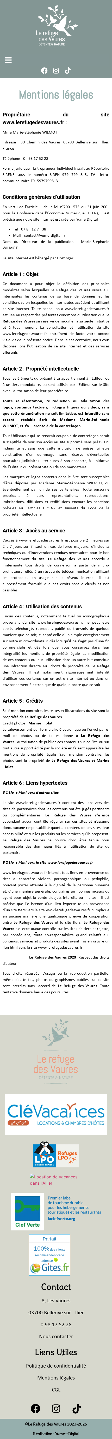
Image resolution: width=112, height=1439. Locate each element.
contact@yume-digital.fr (44, 236)
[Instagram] (56, 70)
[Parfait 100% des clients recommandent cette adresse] (49, 1272)
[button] (8, 60)
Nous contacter (56, 1336)
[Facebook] (44, 70)
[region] (56, 1391)
